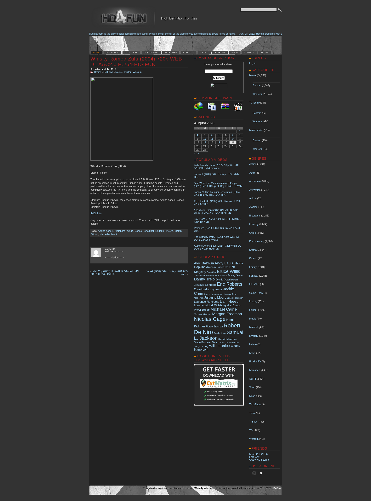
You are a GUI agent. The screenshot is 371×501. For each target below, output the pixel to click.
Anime (252, 198)
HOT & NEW (112, 52)
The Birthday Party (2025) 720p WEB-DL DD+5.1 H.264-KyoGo (216, 238)
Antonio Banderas (217, 267)
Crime (252, 232)
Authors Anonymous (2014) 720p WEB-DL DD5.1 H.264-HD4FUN (217, 247)
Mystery (253, 335)
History (253, 301)
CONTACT (249, 52)
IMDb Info (95, 213)
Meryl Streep (202, 309)
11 (211, 138)
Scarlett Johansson (227, 339)
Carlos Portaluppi (144, 230)
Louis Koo (200, 305)
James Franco (211, 294)
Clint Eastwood (220, 275)
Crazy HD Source (259, 459)
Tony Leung (201, 346)
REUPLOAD (171, 52)
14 (232, 138)
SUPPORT (219, 52)
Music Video (256, 130)
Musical (253, 327)
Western (137, 72)
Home (96, 52)
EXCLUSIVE (131, 52)
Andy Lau (223, 263)
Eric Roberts (229, 284)
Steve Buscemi (202, 342)
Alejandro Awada (124, 230)
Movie (118, 72)
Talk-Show (255, 404)
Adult (252, 172)
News (252, 353)
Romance (254, 370)
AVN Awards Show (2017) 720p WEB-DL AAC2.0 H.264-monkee (216, 167)
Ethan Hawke (201, 289)
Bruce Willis (228, 271)
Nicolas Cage (209, 319)
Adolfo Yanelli (105, 230)
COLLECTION (151, 52)
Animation (254, 189)
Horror (252, 309)
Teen (252, 413)
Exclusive (108, 72)
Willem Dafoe (219, 346)
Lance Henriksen (235, 298)
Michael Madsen (202, 314)
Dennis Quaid (223, 279)
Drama (97, 72)
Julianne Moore (215, 297)
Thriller (127, 72)
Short (252, 387)
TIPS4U (204, 52)
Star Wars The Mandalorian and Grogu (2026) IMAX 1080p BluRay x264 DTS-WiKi (218, 184)
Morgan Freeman (227, 314)
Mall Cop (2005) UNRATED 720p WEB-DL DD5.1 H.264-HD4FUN (114, 273)
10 (204, 138)
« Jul (196, 153)
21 (232, 142)
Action (252, 164)
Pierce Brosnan (214, 326)
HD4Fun (276, 488)
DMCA (234, 52)
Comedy (254, 224)
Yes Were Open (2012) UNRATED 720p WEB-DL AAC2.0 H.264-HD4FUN (216, 211)
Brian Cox (211, 272)
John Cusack (224, 294)
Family (253, 267)
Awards (253, 206)
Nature (253, 344)
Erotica (253, 258)
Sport (252, 395)
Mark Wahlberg (216, 305)
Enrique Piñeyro (164, 230)
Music (252, 318)
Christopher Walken (203, 275)
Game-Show (256, 292)
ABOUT (264, 52)
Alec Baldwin (204, 263)
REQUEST (188, 52)
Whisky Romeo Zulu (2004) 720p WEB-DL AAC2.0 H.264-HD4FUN (137, 61)
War (251, 430)
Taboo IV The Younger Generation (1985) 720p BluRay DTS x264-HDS (217, 193)
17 (204, 142)
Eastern (257, 85)
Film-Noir (254, 284)
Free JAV (254, 456)
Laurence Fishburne (206, 301)
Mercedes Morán (109, 234)
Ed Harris (210, 284)
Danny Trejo (204, 279)
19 (218, 142)
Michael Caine (223, 309)
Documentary (256, 241)
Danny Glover (235, 275)
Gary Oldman (216, 289)
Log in (252, 63)
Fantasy (253, 275)
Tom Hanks (218, 342)
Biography (254, 215)
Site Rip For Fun (258, 453)
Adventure (255, 181)
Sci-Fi (252, 378)
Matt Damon (233, 305)
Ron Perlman (220, 333)
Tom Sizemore (232, 342)
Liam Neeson (230, 301)
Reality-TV (255, 361)
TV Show (254, 102)
